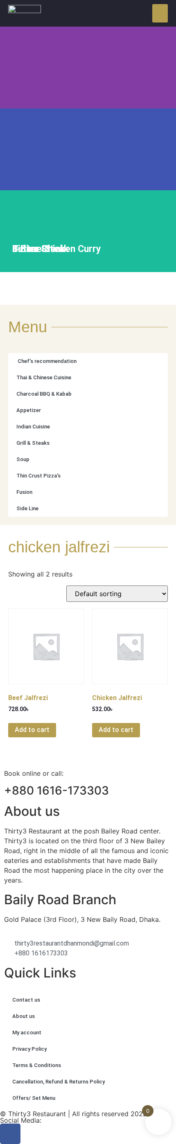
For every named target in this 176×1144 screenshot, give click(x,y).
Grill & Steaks (33, 443)
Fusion (24, 492)
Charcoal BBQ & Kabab (44, 394)
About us (23, 1016)
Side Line (27, 508)
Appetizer (28, 410)
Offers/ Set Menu (33, 1098)
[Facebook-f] (10, 1134)
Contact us (26, 1000)
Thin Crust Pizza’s (38, 476)
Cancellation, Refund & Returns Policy (58, 1082)
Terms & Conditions (36, 1065)
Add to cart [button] (32, 730)
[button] (160, 13)
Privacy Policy (29, 1049)
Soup (22, 459)
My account (26, 1032)
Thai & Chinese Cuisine (43, 377)
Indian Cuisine (33, 426)
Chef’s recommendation (46, 361)
